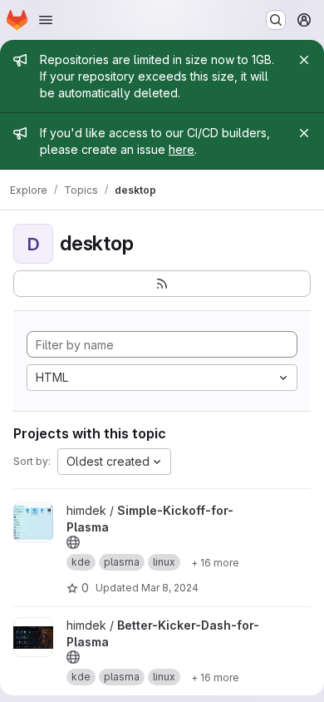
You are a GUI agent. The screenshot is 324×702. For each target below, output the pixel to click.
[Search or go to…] (276, 20)
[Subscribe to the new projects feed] (162, 283)
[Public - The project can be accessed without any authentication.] (73, 542)
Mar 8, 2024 (170, 587)
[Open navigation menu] (45, 20)
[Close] (304, 60)
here (181, 149)
